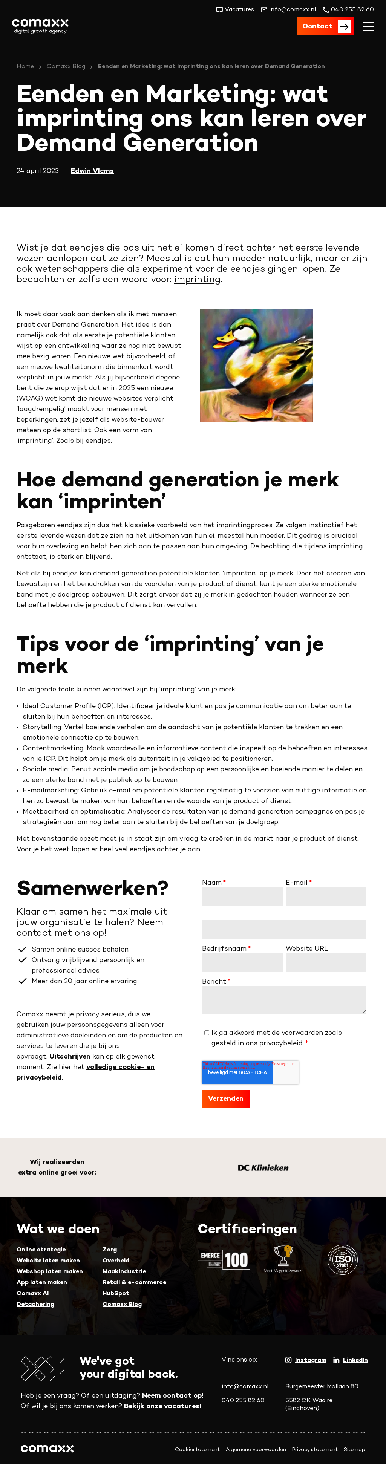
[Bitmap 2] (263, 1167)
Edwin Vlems (92, 171)
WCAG (30, 398)
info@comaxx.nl (245, 1387)
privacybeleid (281, 1043)
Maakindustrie (124, 1272)
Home (25, 67)
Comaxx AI (33, 1294)
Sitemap (354, 1450)
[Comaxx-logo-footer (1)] (47, 1450)
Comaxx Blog (66, 67)
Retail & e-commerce (134, 1283)
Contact (317, 26)
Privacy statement (315, 1450)
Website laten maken (48, 1261)
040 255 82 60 (243, 1401)
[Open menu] (368, 26)
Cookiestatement (197, 1450)
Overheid (116, 1261)
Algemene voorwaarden (256, 1450)
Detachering (35, 1305)
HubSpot (116, 1294)
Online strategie (41, 1250)
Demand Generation (85, 325)
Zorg (110, 1250)
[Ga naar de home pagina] (40, 26)
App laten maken (42, 1283)
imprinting (197, 280)
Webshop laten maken (50, 1272)
